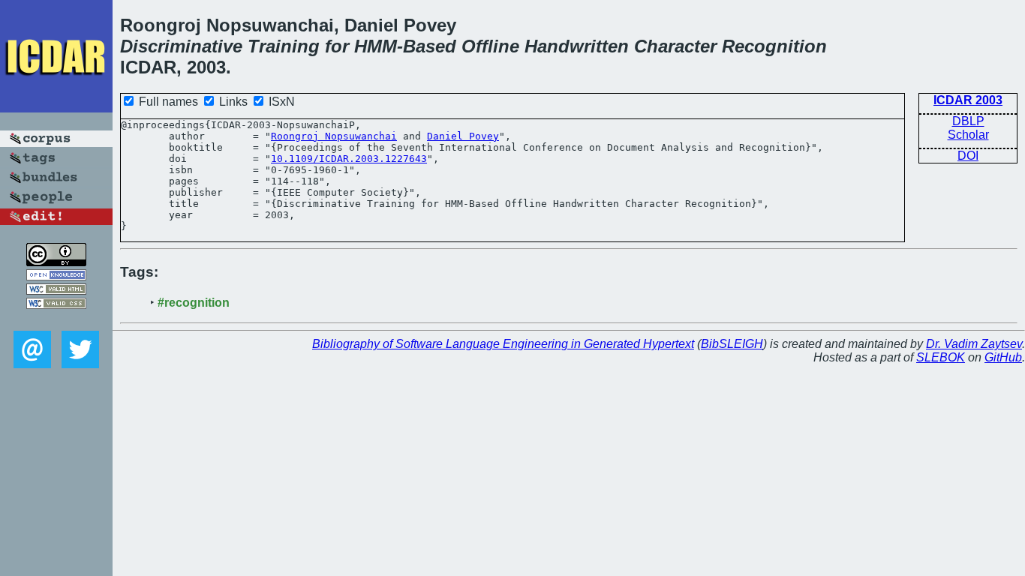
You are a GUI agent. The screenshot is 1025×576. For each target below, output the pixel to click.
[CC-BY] (56, 262)
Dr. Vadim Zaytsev (974, 344)
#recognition (194, 302)
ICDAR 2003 (967, 100)
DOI (967, 155)
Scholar (968, 134)
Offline (490, 46)
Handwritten (577, 46)
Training (284, 46)
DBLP (968, 121)
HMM (375, 46)
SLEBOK (940, 357)
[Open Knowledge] (56, 276)
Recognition (774, 46)
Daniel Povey (463, 136)
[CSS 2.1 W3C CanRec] (56, 320)
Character (675, 46)
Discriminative (181, 46)
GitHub (1003, 357)
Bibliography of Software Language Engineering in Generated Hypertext (503, 344)
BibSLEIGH (732, 344)
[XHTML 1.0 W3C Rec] (56, 290)
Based (429, 46)
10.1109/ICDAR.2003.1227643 (349, 158)
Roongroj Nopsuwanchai (334, 136)
